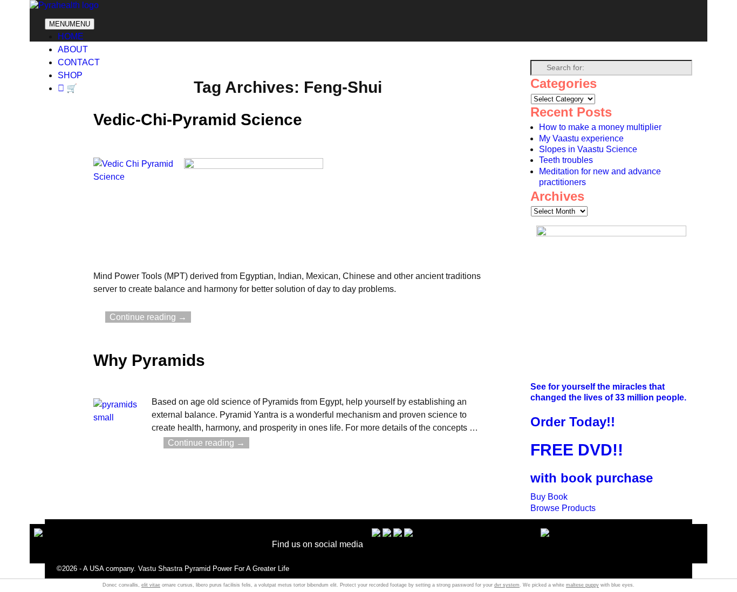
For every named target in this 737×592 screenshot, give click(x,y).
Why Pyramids (149, 360)
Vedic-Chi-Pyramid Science (197, 119)
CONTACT (79, 62)
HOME (71, 36)
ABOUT (73, 49)
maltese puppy (582, 585)
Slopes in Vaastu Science (588, 149)
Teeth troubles (566, 160)
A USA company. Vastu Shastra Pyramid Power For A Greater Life (186, 568)
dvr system (507, 585)
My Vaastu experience (581, 138)
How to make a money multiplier (600, 127)
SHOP (70, 75)
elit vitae (150, 585)
